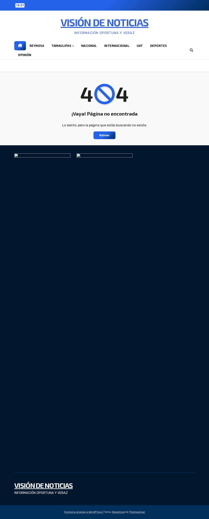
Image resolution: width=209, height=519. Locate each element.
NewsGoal (118, 511)
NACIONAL (89, 45)
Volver (104, 135)
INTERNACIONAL (117, 45)
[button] (191, 50)
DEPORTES (158, 45)
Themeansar (137, 511)
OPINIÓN (24, 55)
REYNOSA (37, 45)
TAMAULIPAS (61, 45)
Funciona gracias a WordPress (83, 511)
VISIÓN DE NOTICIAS (104, 22)
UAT (140, 45)
